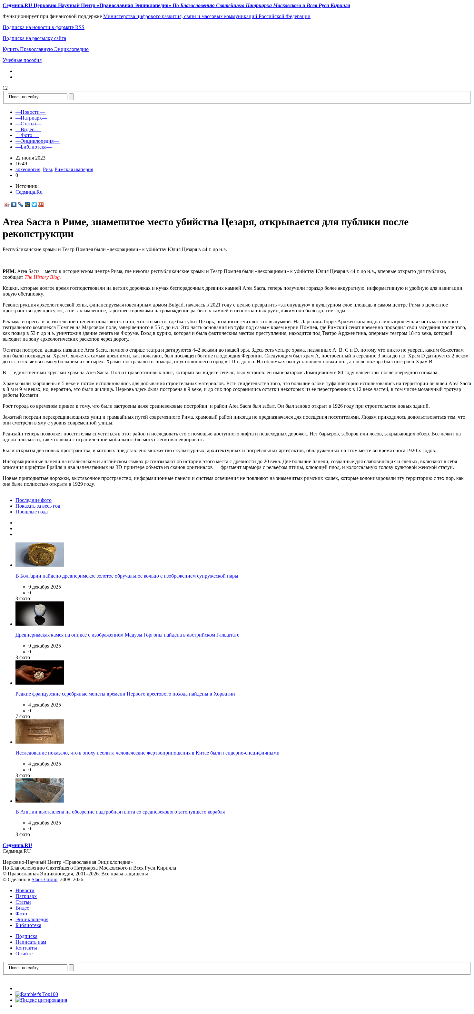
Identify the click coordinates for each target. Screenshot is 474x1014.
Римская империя (73, 169)
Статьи (23, 902)
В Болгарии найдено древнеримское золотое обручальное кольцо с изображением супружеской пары (126, 576)
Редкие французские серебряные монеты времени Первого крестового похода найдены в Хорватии (125, 694)
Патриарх (26, 896)
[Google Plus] (41, 204)
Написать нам (30, 942)
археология (27, 169)
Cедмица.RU (17, 845)
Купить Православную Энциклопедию (46, 49)
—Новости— (30, 112)
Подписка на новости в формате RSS (43, 27)
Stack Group (44, 879)
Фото (21, 913)
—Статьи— (28, 123)
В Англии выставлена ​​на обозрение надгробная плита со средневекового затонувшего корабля (120, 811)
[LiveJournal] (20, 204)
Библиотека (28, 925)
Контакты (26, 948)
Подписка (26, 936)
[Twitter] (34, 204)
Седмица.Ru (29, 192)
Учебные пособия (22, 60)
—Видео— (27, 129)
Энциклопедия (31, 919)
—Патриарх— (31, 118)
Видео (22, 908)
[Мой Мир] (27, 204)
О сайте (24, 953)
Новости (25, 890)
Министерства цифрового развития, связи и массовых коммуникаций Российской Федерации (207, 16)
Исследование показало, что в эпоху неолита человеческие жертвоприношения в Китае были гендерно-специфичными (147, 753)
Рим (47, 169)
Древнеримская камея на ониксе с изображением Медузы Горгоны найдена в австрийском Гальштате (127, 635)
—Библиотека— (33, 147)
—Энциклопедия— (37, 141)
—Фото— (26, 135)
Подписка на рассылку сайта (34, 38)
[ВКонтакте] (14, 204)
